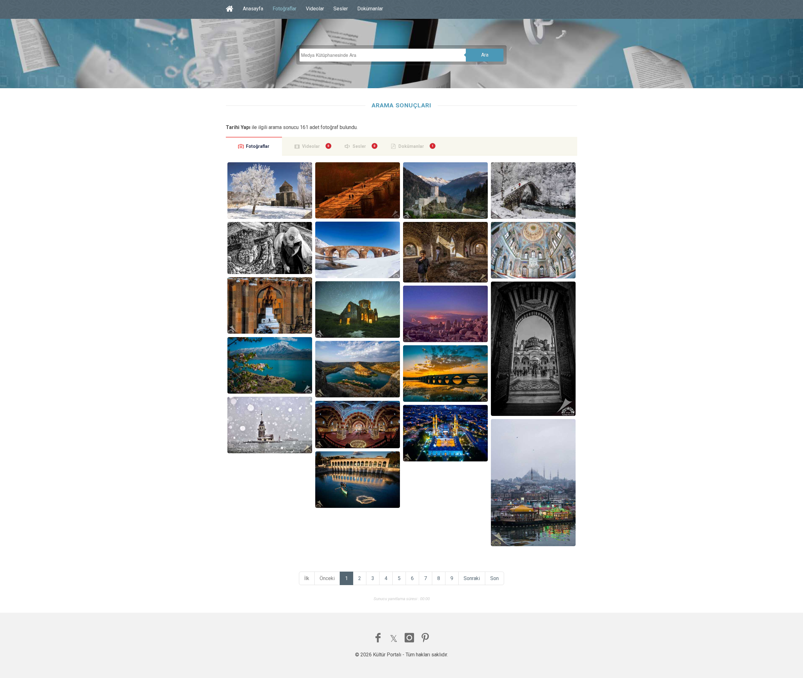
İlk (306, 578)
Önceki (327, 578)
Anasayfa (253, 9)
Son (494, 578)
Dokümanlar (370, 9)
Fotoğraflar (284, 9)
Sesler (340, 9)
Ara (484, 55)
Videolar (315, 9)
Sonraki (472, 578)
